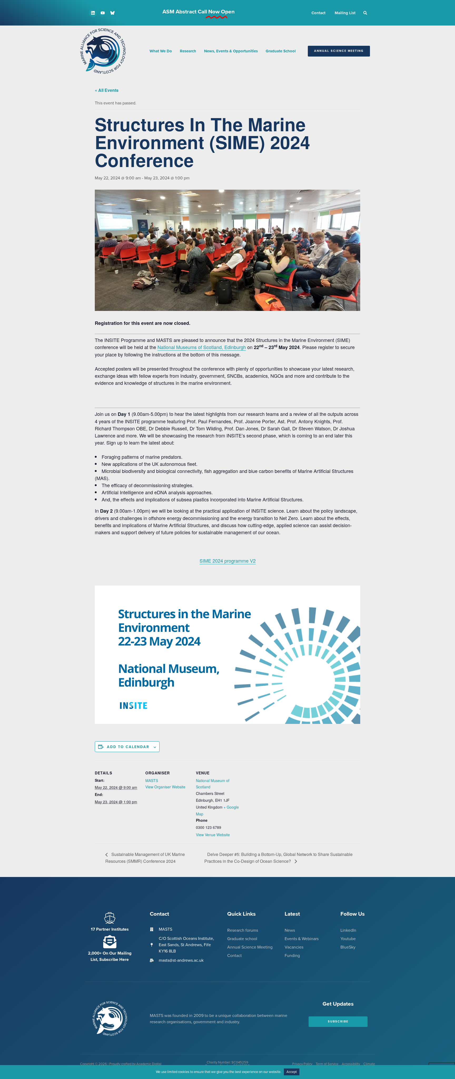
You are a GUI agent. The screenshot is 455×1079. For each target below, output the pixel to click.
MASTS (151, 780)
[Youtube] (102, 13)
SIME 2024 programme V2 (228, 560)
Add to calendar (128, 747)
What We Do (161, 51)
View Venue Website (213, 834)
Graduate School (281, 51)
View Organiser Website (165, 786)
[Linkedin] (93, 13)
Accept (291, 1072)
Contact (318, 13)
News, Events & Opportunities (231, 51)
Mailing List (345, 13)
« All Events (106, 90)
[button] (365, 12)
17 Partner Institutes (110, 929)
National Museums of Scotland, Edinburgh (201, 347)
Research (188, 51)
